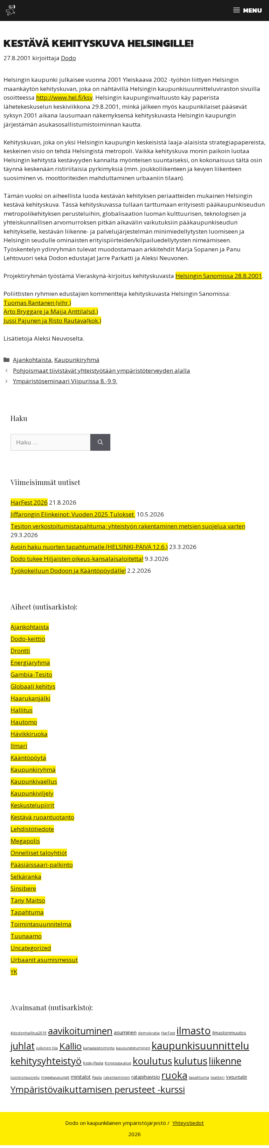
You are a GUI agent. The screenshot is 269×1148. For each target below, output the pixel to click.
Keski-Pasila (93, 1063)
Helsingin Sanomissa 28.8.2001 (218, 276)
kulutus (190, 1060)
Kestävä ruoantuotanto (42, 817)
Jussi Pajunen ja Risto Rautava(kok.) (52, 320)
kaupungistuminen (133, 1048)
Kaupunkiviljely (32, 793)
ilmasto (194, 1030)
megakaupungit (55, 1077)
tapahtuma (199, 1077)
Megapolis (25, 841)
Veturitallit (236, 1077)
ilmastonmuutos (229, 1033)
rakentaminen (116, 1077)
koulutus (152, 1060)
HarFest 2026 (29, 502)
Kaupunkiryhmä (76, 360)
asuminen (125, 1032)
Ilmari (19, 746)
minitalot (81, 1077)
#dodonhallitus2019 (29, 1033)
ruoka (174, 1075)
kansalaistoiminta (99, 1048)
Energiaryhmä (30, 662)
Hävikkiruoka (29, 734)
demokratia (149, 1033)
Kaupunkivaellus (34, 781)
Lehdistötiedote (32, 829)
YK (14, 972)
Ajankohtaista (32, 360)
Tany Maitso (28, 900)
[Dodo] (11, 10)
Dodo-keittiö (28, 639)
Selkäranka (26, 876)
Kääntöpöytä (28, 758)
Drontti (20, 651)
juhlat (23, 1046)
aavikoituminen (80, 1031)
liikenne (225, 1061)
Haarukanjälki (30, 698)
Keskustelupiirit (32, 805)
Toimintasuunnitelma (41, 924)
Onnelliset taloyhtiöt (39, 853)
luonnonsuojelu (25, 1077)
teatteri (218, 1077)
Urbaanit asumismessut (44, 960)
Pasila (97, 1077)
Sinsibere (23, 888)
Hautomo (24, 722)
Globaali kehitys (33, 686)
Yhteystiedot (188, 1122)
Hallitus (22, 710)
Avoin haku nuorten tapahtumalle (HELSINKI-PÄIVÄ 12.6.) (89, 547)
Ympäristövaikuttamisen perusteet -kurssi (98, 1089)
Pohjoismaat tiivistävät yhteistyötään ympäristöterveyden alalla (101, 370)
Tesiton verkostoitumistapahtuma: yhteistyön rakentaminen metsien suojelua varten (128, 526)
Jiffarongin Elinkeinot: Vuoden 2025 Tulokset (73, 514)
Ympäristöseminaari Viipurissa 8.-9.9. (65, 381)
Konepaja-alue (118, 1063)
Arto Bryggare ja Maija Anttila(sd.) (51, 311)
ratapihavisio (145, 1077)
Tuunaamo (26, 936)
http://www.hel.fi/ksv (64, 97)
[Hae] (100, 442)
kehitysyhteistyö (46, 1060)
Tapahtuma (27, 912)
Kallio (70, 1046)
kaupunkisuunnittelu (200, 1046)
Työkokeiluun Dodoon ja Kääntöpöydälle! (68, 570)
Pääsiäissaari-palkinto (42, 865)
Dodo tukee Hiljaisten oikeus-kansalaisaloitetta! (77, 559)
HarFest (168, 1033)
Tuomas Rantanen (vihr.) (37, 303)
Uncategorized (31, 948)
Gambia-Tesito (31, 674)
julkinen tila (47, 1048)
